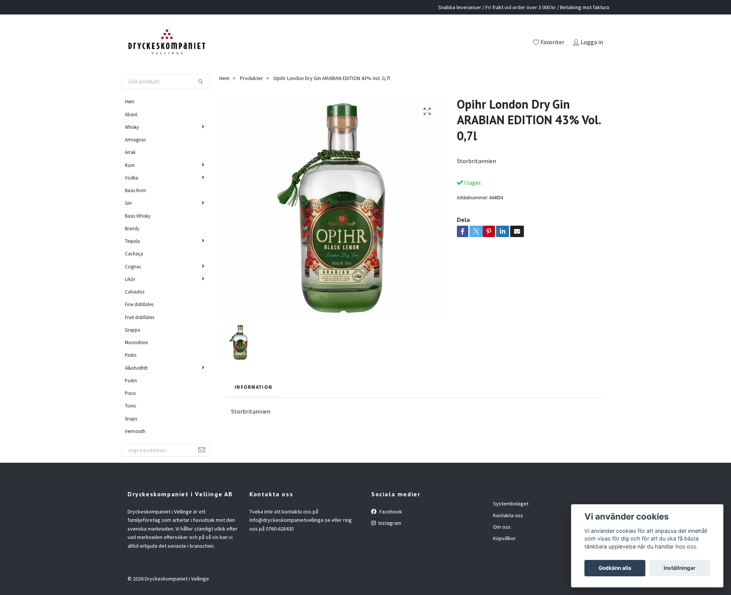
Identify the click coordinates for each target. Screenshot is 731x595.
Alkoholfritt (136, 368)
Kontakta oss (508, 515)
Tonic (130, 406)
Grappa (132, 330)
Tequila (132, 241)
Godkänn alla (615, 568)
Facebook (390, 511)
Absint (131, 114)
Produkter (251, 78)
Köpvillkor (504, 538)
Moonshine (136, 342)
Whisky (132, 127)
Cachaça (134, 253)
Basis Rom (135, 190)
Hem (129, 101)
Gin (128, 203)
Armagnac (135, 139)
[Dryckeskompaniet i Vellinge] (166, 43)
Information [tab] (253, 387)
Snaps (131, 418)
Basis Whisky (137, 216)
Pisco (130, 393)
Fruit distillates (139, 317)
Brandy (132, 228)
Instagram (389, 523)
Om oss (502, 526)
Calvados (134, 292)
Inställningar (680, 568)
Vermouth (135, 431)
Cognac (133, 266)
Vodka (131, 178)
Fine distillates (139, 304)
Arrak (130, 152)
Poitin (131, 380)
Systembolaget (510, 503)
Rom (130, 165)
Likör (130, 279)
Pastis (130, 355)
